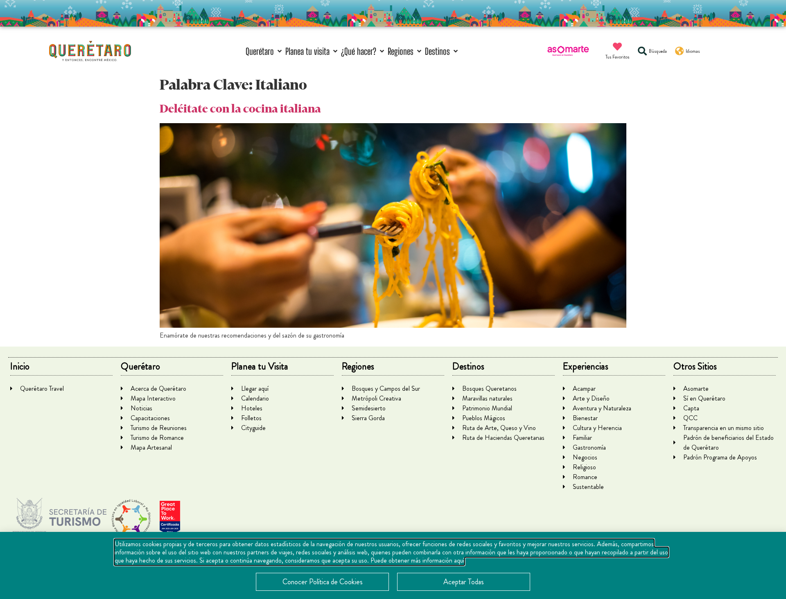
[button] (264, 51)
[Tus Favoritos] (617, 46)
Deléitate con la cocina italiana (240, 108)
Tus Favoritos (617, 57)
